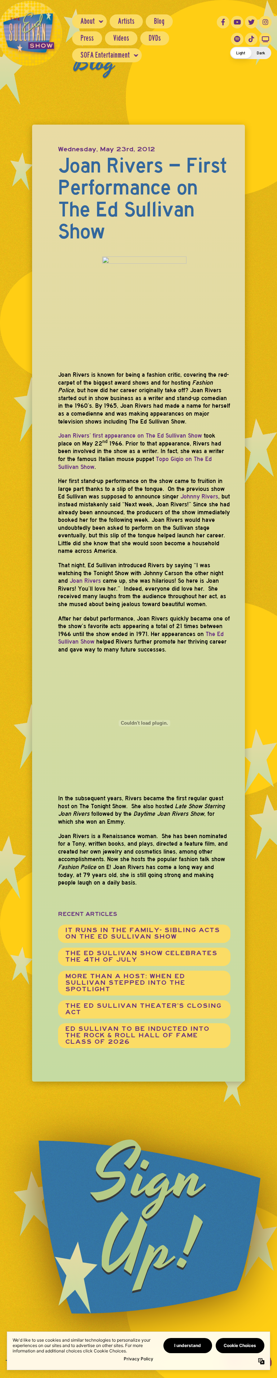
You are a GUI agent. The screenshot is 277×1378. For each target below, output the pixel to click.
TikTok (251, 39)
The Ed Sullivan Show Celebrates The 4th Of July (141, 956)
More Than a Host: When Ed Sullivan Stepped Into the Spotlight (125, 982)
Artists (126, 21)
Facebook (223, 22)
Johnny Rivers (199, 496)
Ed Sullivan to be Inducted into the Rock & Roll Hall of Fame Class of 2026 (137, 1035)
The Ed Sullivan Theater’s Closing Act (143, 1009)
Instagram (265, 22)
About (87, 21)
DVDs (155, 38)
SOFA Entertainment (105, 55)
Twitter (251, 22)
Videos (121, 38)
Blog (159, 21)
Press (87, 38)
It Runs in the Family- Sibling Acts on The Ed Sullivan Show (142, 933)
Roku (265, 39)
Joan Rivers (85, 581)
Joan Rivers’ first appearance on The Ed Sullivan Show (130, 435)
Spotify (237, 39)
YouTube (237, 22)
